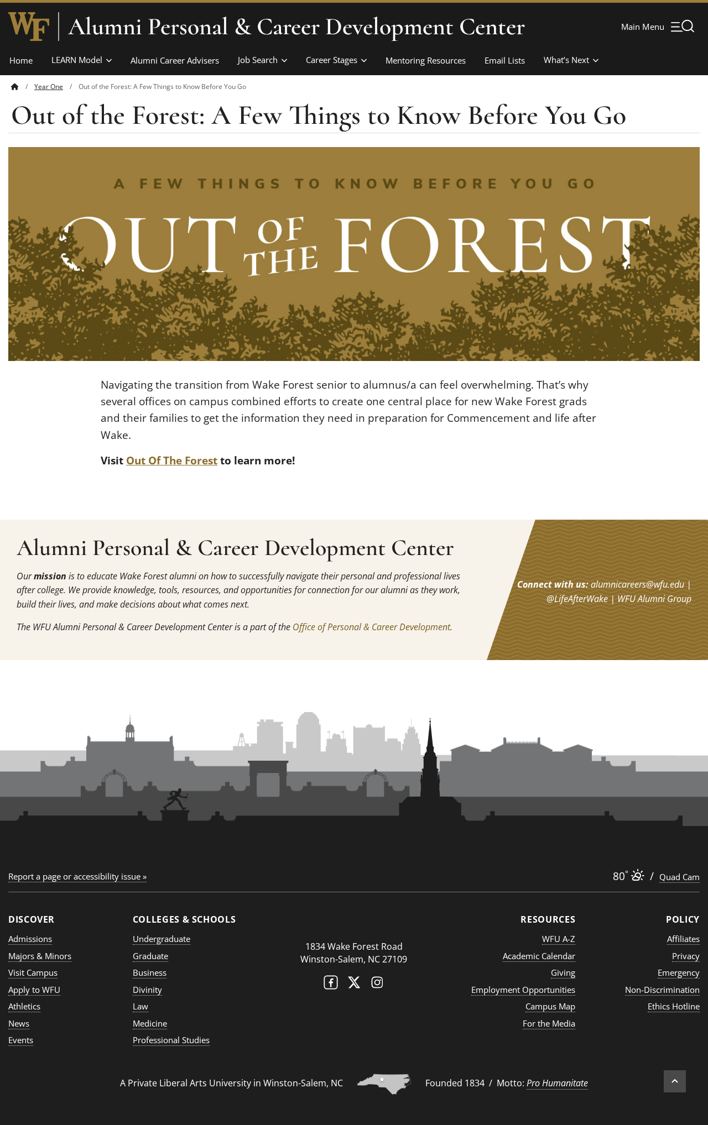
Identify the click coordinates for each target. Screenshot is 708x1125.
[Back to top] (675, 1081)
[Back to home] (15, 86)
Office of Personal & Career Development (371, 627)
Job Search (258, 59)
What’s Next (566, 59)
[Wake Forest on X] (354, 985)
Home (21, 60)
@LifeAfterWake (577, 599)
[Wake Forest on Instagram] (377, 985)
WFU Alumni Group (654, 599)
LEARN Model (76, 59)
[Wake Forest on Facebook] (331, 985)
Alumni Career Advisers (175, 60)
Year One (48, 86)
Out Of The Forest (171, 460)
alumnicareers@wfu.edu (637, 584)
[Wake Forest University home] (28, 26)
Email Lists (505, 60)
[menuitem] (22, 86)
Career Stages (331, 59)
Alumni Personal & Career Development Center (296, 26)
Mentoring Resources (426, 60)
